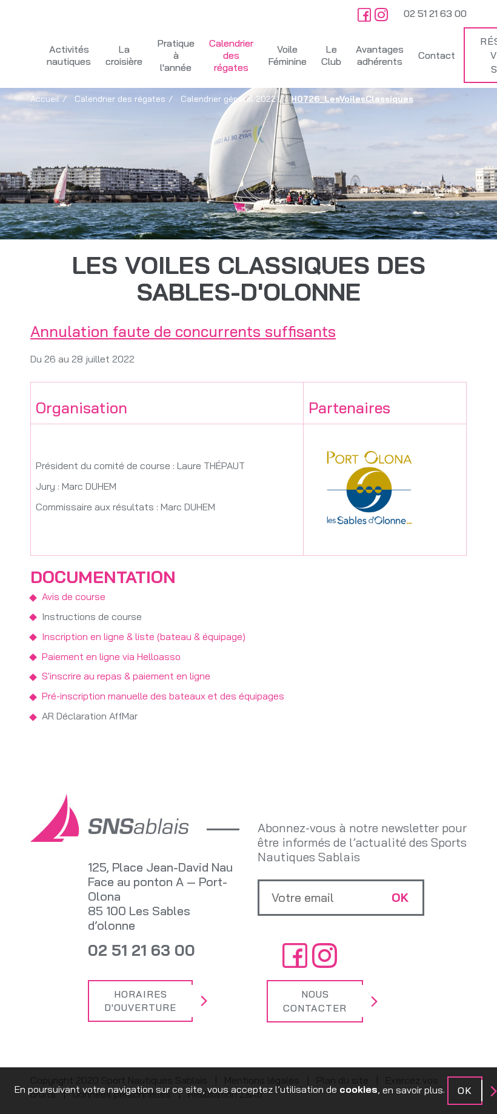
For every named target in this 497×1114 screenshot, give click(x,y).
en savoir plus (412, 1090)
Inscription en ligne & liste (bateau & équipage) (143, 636)
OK (465, 1090)
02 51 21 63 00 (435, 13)
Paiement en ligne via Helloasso (111, 656)
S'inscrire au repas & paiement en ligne (126, 676)
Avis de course (73, 596)
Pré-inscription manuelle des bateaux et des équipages (163, 696)
